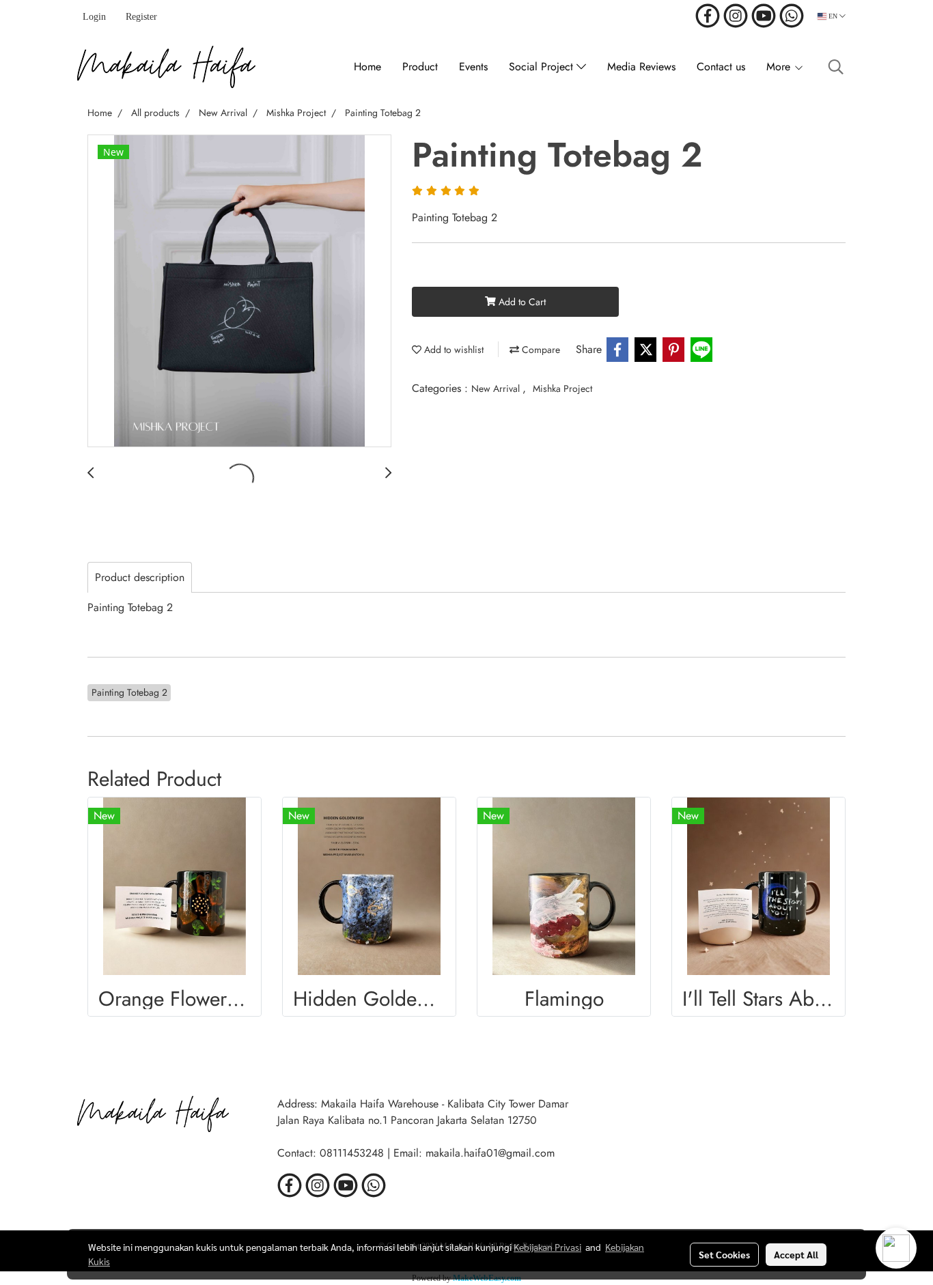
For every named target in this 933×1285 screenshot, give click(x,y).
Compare (539, 349)
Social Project (542, 66)
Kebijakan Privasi (547, 1247)
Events (473, 66)
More (780, 66)
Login (94, 17)
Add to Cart (521, 302)
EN (832, 16)
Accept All (796, 1254)
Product (420, 66)
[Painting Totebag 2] (239, 291)
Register (141, 17)
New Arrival (497, 388)
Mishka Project (562, 388)
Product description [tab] (139, 577)
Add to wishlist (452, 349)
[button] (836, 67)
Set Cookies (724, 1254)
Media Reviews (641, 66)
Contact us (721, 66)
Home (367, 66)
